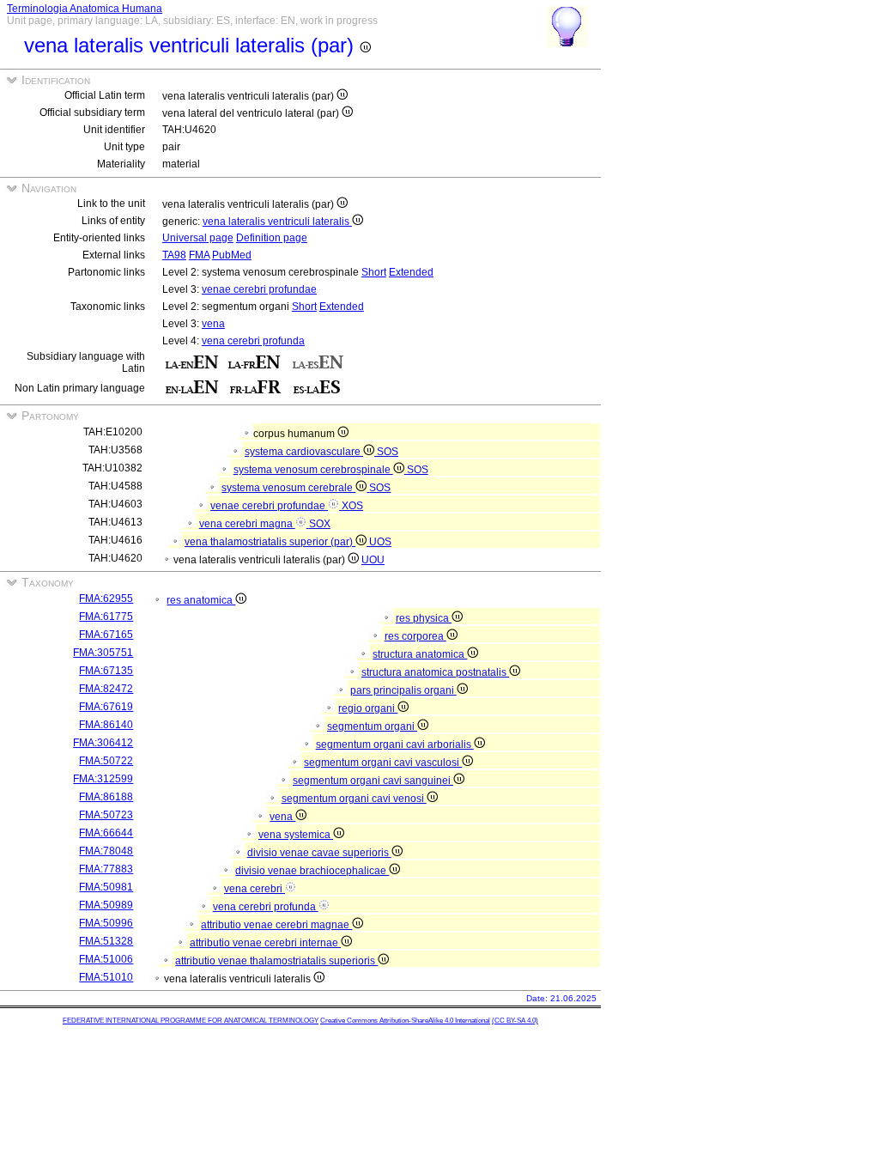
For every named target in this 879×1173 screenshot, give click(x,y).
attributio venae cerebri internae (265, 943)
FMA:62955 (106, 599)
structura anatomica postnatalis (435, 672)
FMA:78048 (106, 851)
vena (213, 324)
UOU (373, 560)
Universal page (197, 238)
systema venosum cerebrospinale (313, 470)
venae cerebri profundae (259, 289)
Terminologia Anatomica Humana (84, 9)
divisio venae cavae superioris (319, 853)
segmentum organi (372, 726)
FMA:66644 (106, 833)
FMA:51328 (106, 941)
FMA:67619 (106, 707)
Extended (411, 272)
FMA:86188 (106, 797)
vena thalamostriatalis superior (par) (270, 542)
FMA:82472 (106, 689)
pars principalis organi (403, 690)
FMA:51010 (106, 977)
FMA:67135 (106, 671)
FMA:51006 (106, 959)
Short (373, 272)
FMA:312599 (103, 779)
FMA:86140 (106, 725)
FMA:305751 (103, 653)
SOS (387, 452)
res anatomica (201, 600)
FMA (199, 255)
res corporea (415, 636)
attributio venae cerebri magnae (276, 925)
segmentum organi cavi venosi (354, 799)
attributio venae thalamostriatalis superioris (276, 961)
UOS (380, 542)
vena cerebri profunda (253, 341)
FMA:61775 (106, 617)
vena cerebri (254, 889)
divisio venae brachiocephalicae (312, 871)
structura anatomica (420, 654)
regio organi (367, 708)
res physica (424, 618)
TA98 (174, 255)
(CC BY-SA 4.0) (515, 1020)
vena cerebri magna (247, 524)
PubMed (232, 255)
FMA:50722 (106, 761)
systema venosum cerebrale (288, 488)
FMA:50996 (106, 923)
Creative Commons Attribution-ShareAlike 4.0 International (405, 1020)
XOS (352, 506)
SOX (319, 524)
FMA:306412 (103, 743)
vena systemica (295, 835)
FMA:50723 (106, 815)
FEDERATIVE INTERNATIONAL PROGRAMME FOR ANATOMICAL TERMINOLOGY (190, 1020)
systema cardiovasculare (304, 452)
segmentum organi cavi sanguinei (373, 781)
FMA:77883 (106, 869)
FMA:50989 (106, 905)
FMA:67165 (106, 635)
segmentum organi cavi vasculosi (383, 763)
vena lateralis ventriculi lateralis (277, 222)
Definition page (271, 238)
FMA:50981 (106, 887)
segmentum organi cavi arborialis (395, 744)
